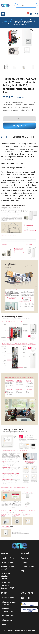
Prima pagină (5, 20)
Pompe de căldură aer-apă (20, 20)
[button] (3, 14)
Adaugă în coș (19, 126)
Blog (22, 571)
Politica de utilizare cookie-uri (8, 603)
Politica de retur (7, 620)
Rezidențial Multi (7, 562)
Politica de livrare (7, 616)
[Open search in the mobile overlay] (26, 5)
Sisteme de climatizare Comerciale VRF (7, 585)
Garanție (24, 562)
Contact (4, 624)
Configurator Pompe (28, 566)
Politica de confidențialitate (7, 610)
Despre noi (25, 558)
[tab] (5, 137)
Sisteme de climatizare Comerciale (5, 576)
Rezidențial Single (8, 558)
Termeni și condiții (8, 598)
